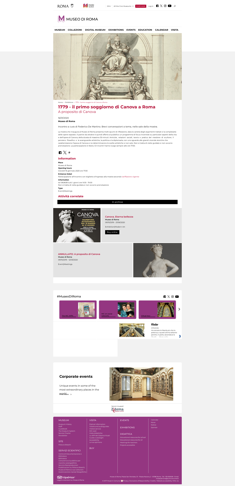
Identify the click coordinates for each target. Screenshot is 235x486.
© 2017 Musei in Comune (111, 481)
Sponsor (154, 427)
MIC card (92, 431)
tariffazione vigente (130, 177)
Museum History (65, 424)
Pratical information (97, 424)
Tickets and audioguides (99, 426)
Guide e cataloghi (96, 438)
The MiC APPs (67, 316)
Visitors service (95, 429)
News (153, 422)
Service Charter (65, 433)
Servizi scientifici (70, 450)
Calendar (161, 30)
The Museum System (67, 431)
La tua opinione (95, 442)
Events (130, 30)
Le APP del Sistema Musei (99, 435)
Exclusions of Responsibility (139, 481)
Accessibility (94, 440)
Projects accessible (127, 445)
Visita (174, 30)
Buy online (112, 232)
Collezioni (75, 30)
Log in (150, 6)
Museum (60, 30)
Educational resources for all (131, 440)
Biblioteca (63, 458)
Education (145, 30)
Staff (60, 426)
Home (60, 102)
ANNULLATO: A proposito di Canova (79, 254)
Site (61, 441)
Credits (153, 481)
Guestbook (63, 429)
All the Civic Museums (122, 6)
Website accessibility (164, 481)
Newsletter (63, 435)
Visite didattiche (95, 433)
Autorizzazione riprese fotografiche (72, 472)
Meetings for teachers (128, 442)
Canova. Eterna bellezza (119, 216)
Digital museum (95, 30)
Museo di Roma (82, 19)
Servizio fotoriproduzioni (68, 465)
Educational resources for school (133, 437)
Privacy (125, 481)
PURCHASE (140, 6)
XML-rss (176, 481)
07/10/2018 (164, 332)
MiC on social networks (106, 315)
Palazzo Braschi (65, 445)
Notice (153, 425)
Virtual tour (145, 316)
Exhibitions (116, 30)
